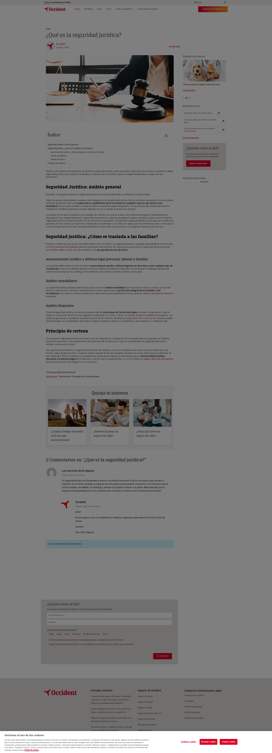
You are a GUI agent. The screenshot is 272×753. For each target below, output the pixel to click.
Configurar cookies (188, 742)
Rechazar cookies (208, 742)
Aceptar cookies (228, 742)
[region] (136, 742)
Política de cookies (31, 750)
